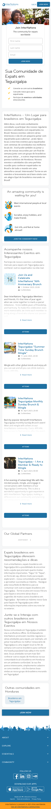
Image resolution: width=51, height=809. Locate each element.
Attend (25, 332)
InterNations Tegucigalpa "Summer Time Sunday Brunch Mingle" (31, 348)
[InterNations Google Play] (35, 789)
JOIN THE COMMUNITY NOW (25, 239)
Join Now (43, 4)
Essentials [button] (8, 754)
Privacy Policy (36, 799)
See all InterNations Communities (25, 807)
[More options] (30, 540)
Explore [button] (6, 745)
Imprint (12, 799)
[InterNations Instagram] (28, 776)
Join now (25, 61)
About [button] (5, 737)
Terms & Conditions (23, 799)
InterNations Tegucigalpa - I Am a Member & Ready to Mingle (30, 463)
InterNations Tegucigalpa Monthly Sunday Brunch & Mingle (30, 402)
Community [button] (8, 762)
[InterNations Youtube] (35, 776)
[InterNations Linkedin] (22, 776)
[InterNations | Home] (9, 5)
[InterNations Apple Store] (16, 789)
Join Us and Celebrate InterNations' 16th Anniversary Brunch (29, 279)
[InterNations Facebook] (16, 776)
